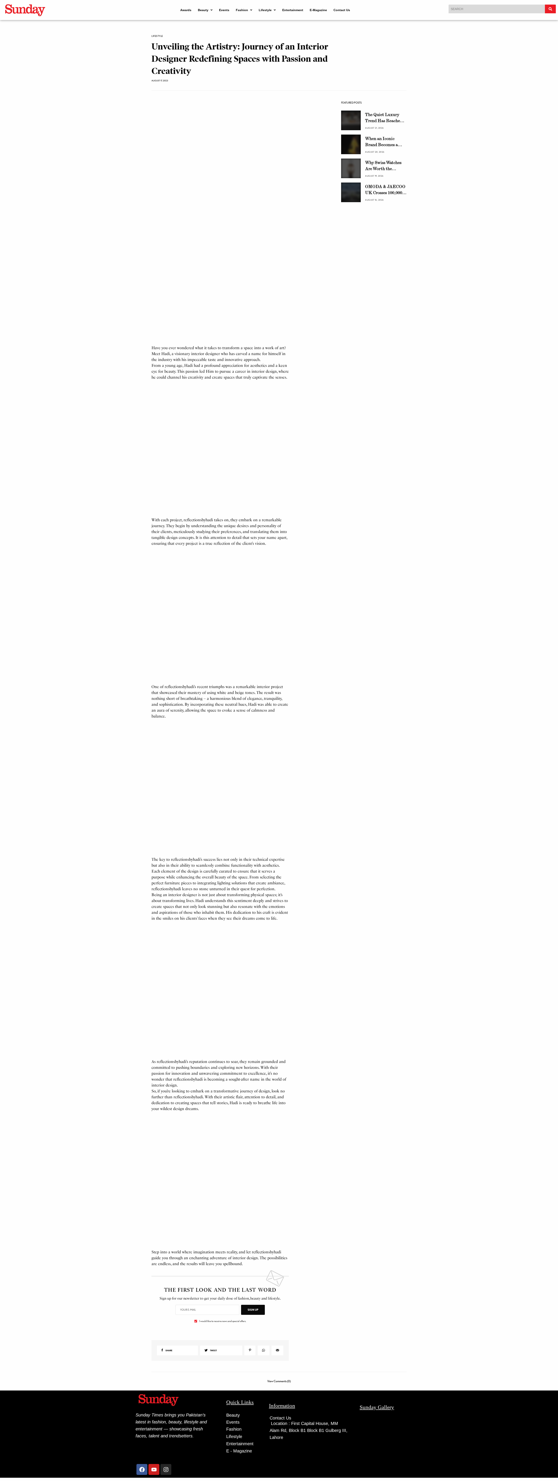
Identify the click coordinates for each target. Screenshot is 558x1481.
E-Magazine (318, 10)
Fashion (242, 10)
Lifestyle (265, 10)
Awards (185, 10)
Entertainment (292, 10)
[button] (205, 10)
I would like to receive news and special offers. (222, 1332)
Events (224, 10)
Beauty (203, 10)
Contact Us (341, 10)
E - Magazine (239, 1461)
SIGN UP (253, 1320)
